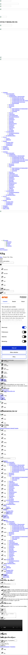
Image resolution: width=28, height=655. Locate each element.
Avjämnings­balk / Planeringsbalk (16, 96)
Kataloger (5, 146)
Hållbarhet (8, 139)
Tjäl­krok (11, 129)
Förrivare (11, 112)
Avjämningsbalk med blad (18, 99)
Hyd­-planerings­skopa (14, 116)
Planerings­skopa (13, 123)
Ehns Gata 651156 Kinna (3, 380)
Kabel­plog (11, 118)
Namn (1, 609)
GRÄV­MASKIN (10, 93)
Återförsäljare (9, 145)
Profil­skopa (11, 125)
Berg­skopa (11, 104)
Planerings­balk (15, 103)
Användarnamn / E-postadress (7, 640)
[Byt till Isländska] (9, 245)
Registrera (12, 646)
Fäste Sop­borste (15, 110)
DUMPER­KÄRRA (10, 135)
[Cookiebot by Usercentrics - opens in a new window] (20, 297)
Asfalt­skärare (12, 95)
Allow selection (14, 352)
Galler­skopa (12, 114)
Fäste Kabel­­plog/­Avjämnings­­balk (20, 108)
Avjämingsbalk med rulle (18, 98)
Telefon (2, 612)
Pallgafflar (11, 122)
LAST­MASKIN (10, 131)
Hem (1, 257)
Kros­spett (11, 120)
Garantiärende (9, 143)
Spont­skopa (11, 127)
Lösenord (2, 642)
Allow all (14, 348)
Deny (14, 356)
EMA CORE (6, 149)
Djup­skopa (11, 106)
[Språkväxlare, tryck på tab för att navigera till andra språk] (5, 240)
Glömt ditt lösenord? (5, 646)
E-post (1, 610)
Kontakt (5, 141)
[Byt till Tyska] (8, 244)
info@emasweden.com (9, 391)
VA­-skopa (11, 130)
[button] (1, 258)
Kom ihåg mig (5, 643)
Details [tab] (14, 301)
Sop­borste (11, 126)
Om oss (5, 137)
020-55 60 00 (5, 389)
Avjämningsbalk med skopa (18, 102)
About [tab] (23, 301)
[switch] (24, 332)
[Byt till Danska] (8, 243)
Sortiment (5, 92)
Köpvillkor (2, 399)
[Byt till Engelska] (8, 241)
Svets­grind (14, 111)
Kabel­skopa (12, 119)
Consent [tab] (5, 301)
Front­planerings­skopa (14, 133)
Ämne (1, 617)
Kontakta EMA (9, 142)
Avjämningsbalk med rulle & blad (20, 100)
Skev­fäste (11, 134)
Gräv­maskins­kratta (13, 115)
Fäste (10, 107)
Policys (1, 396)
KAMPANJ (6, 148)
